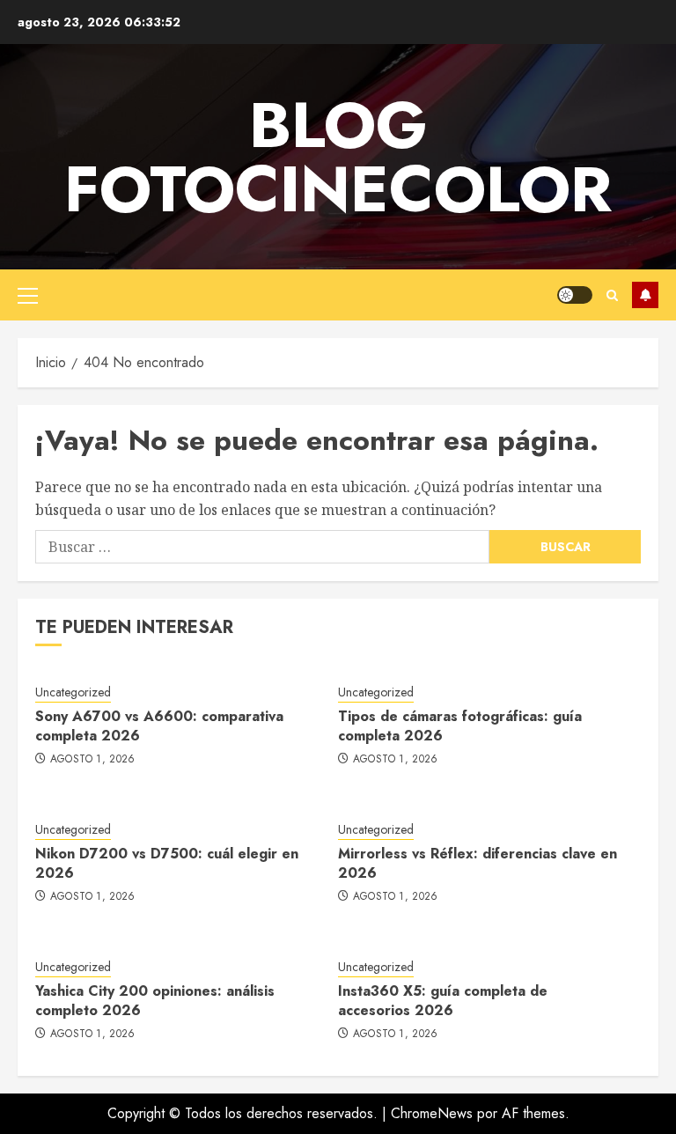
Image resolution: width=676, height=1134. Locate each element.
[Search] (612, 295)
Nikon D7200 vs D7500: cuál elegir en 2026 (166, 863)
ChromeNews (432, 1113)
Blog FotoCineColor (338, 156)
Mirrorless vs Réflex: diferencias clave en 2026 (477, 863)
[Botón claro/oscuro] (574, 295)
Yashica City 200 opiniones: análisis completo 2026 (155, 1000)
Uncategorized (73, 692)
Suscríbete (645, 295)
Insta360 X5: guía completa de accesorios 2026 (442, 1000)
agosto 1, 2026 (93, 760)
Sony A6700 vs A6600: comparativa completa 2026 (159, 726)
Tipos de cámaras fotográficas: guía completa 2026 (460, 726)
